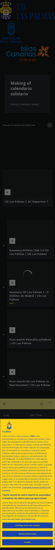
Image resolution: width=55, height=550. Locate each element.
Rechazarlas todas (27, 533)
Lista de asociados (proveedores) (18, 519)
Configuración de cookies (27, 525)
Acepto (27, 542)
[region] (27, 483)
